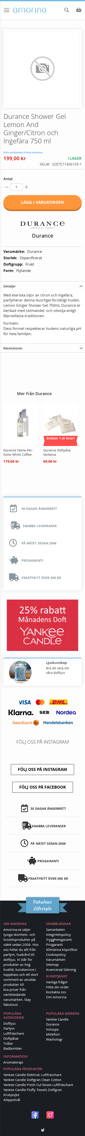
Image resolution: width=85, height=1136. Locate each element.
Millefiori (53, 1034)
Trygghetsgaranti (59, 939)
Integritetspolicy (58, 934)
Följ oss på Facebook (42, 787)
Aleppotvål (11, 1099)
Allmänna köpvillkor (62, 949)
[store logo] (20, 10)
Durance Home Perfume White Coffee (18, 452)
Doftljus (9, 1023)
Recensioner (12, 348)
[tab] (42, 285)
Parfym (9, 1028)
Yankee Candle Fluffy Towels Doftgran (32, 1089)
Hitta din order (57, 987)
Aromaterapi (13, 1062)
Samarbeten (55, 929)
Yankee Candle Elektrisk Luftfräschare (32, 1074)
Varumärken (55, 959)
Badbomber (12, 1048)
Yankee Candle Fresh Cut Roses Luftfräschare (38, 1084)
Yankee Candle (57, 1019)
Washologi (54, 1039)
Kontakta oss (56, 992)
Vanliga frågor (57, 982)
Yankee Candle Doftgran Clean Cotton (32, 1079)
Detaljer (9, 286)
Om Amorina (56, 997)
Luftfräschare (13, 1033)
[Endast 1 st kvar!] (60, 445)
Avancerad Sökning (61, 969)
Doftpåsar (11, 1038)
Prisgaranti (54, 944)
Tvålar (8, 1043)
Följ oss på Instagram (42, 769)
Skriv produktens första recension (23, 152)
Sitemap (52, 964)
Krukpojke (11, 1094)
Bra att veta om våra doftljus (57, 670)
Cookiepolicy (56, 954)
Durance (52, 1024)
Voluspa (52, 1029)
